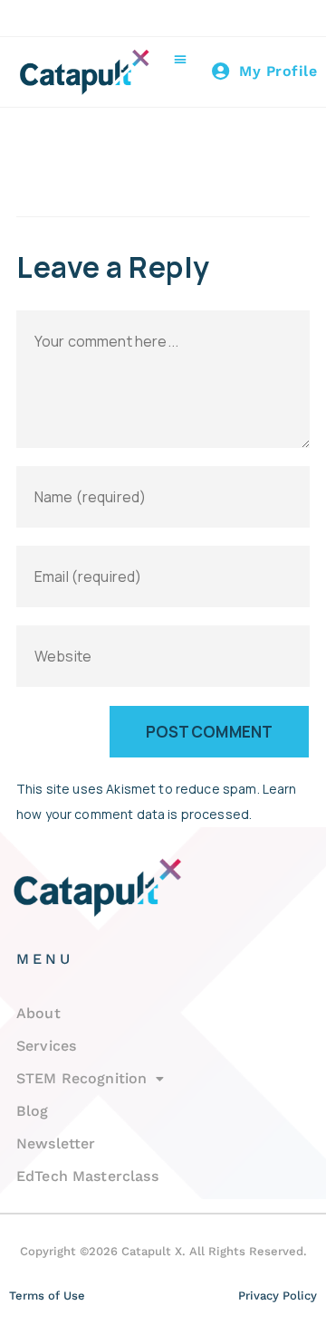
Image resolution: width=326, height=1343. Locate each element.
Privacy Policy (277, 1295)
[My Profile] (221, 71)
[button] (179, 58)
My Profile (278, 71)
